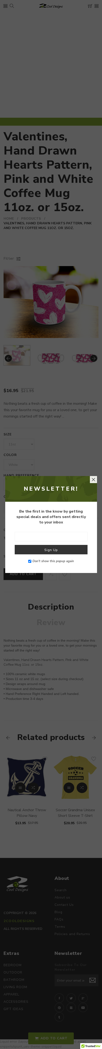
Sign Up (51, 550)
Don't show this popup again (53, 561)
